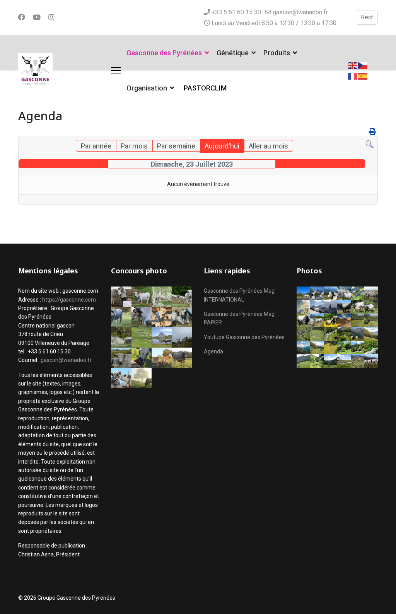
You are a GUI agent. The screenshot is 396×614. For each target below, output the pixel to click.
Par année (96, 146)
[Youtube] (37, 17)
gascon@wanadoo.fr (300, 12)
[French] (353, 76)
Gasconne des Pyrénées (164, 53)
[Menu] (116, 70)
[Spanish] (363, 76)
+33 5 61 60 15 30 (236, 12)
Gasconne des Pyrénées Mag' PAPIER (240, 318)
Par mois (134, 146)
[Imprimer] (372, 132)
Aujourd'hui (222, 146)
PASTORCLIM (205, 88)
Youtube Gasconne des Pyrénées (244, 337)
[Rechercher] (369, 144)
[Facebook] (21, 17)
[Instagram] (51, 17)
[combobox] (367, 17)
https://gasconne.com (69, 300)
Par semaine (176, 146)
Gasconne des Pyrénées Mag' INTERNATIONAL (240, 295)
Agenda (213, 351)
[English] (353, 65)
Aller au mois (268, 146)
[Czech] (363, 65)
